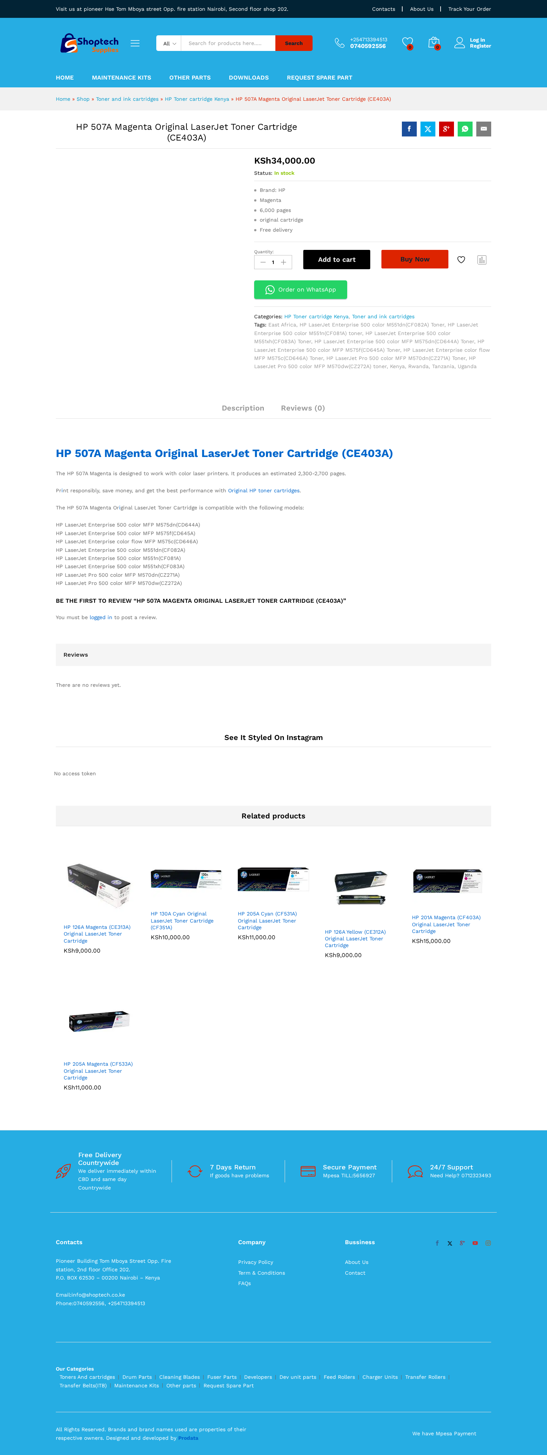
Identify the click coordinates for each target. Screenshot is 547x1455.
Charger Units (380, 1154)
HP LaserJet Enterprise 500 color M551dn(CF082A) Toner (372, 325)
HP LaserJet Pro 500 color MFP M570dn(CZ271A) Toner (396, 358)
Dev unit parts (297, 1154)
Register (480, 46)
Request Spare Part (319, 78)
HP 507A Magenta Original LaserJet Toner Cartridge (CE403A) (224, 463)
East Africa (282, 325)
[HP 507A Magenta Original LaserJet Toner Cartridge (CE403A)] (409, 129)
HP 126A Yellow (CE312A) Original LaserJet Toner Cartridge (355, 847)
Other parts (181, 1162)
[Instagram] (488, 1020)
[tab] (243, 411)
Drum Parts (137, 1154)
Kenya (397, 366)
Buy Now (415, 259)
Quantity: (264, 252)
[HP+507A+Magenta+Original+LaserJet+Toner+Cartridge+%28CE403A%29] (427, 129)
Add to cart (337, 259)
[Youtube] (475, 1020)
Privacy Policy (255, 1039)
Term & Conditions (261, 1050)
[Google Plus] (462, 1020)
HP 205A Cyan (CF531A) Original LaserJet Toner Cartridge (267, 829)
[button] (90, 824)
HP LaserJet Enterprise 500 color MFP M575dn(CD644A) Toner (394, 341)
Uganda (467, 366)
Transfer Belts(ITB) (83, 1162)
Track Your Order (469, 9)
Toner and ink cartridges (127, 99)
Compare (482, 259)
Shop (83, 99)
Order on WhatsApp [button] (307, 289)
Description (243, 408)
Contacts (383, 9)
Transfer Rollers (425, 1154)
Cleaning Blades (179, 1154)
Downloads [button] (249, 78)
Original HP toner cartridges (264, 501)
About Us (422, 9)
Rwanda (418, 366)
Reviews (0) (303, 408)
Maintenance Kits (121, 78)
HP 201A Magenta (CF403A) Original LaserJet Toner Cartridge (446, 833)
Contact (355, 1050)
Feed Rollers (339, 1154)
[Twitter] (450, 1020)
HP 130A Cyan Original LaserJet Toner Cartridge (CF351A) (182, 829)
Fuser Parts (222, 1154)
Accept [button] (526, 1442)
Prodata (188, 1214)
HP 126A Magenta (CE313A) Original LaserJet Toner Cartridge (97, 843)
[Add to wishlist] (462, 259)
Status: (263, 173)
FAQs (244, 1060)
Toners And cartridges (87, 1154)
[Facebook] (437, 1020)
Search (294, 43)
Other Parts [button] (190, 78)
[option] (99, 818)
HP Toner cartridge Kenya (197, 99)
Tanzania (443, 366)
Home (65, 78)
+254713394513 (368, 39)
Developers (258, 1154)
